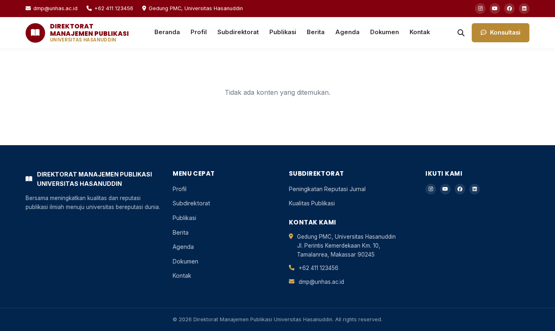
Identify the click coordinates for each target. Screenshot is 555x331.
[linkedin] (524, 8)
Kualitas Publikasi (312, 203)
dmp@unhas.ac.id (55, 8)
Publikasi (282, 32)
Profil (199, 32)
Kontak (420, 32)
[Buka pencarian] (461, 32)
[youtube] (495, 8)
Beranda (167, 32)
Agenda (347, 32)
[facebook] (509, 8)
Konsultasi (505, 32)
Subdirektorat (238, 32)
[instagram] (480, 8)
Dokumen (384, 32)
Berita (316, 32)
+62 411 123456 (113, 8)
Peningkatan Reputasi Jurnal (327, 188)
